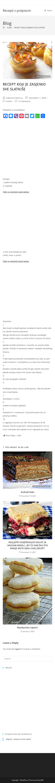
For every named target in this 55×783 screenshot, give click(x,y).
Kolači (9, 101)
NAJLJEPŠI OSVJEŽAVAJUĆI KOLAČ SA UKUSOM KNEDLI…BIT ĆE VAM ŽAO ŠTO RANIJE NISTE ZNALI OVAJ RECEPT (27, 545)
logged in (19, 649)
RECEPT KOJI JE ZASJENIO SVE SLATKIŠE (29, 27)
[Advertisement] (27, 148)
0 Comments (25, 101)
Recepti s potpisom (17, 10)
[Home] (4, 27)
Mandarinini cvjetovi (27, 627)
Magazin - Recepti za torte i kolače (18, 739)
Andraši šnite (27, 492)
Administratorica (14, 98)
